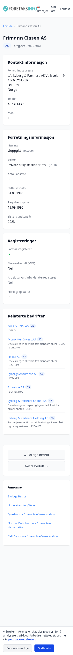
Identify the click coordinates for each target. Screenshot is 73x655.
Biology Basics (17, 496)
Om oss (53, 9)
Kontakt (65, 9)
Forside (8, 26)
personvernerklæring (22, 639)
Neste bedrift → (36, 466)
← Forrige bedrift (36, 455)
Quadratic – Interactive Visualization (31, 514)
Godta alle (44, 648)
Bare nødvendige (17, 648)
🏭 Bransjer (42, 9)
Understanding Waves (22, 505)
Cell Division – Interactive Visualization (33, 536)
